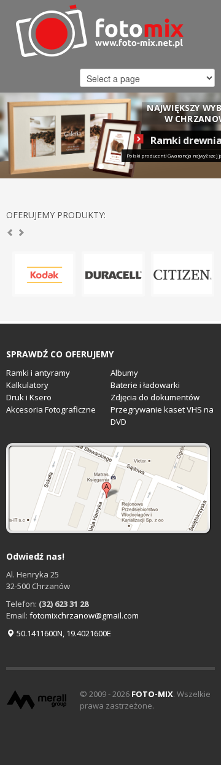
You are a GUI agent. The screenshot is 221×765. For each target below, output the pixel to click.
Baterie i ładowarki (145, 384)
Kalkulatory (27, 384)
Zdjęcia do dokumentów (155, 397)
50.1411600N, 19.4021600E (63, 633)
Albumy (124, 372)
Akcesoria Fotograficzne (51, 409)
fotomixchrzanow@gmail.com (84, 615)
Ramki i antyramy (38, 372)
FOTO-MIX (152, 693)
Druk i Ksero (29, 397)
